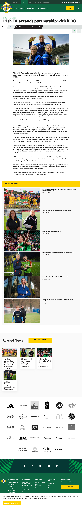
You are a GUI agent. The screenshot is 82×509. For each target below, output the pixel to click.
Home (3, 27)
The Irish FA (16, 2)
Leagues (37, 488)
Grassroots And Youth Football (26, 482)
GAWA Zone (11, 492)
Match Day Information (11, 489)
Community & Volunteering (25, 488)
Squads (10, 486)
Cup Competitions (39, 485)
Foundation (42, 8)
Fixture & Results (40, 482)
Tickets (70, 486)
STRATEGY (46, 2)
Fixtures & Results (13, 482)
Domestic (30, 8)
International (18, 8)
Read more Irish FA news (40, 340)
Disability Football (27, 485)
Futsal (23, 491)
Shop (30, 2)
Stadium (38, 2)
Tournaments (12, 484)
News (24, 2)
